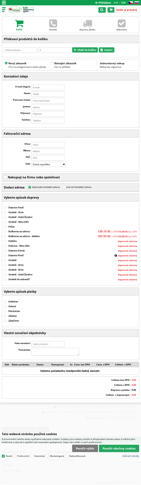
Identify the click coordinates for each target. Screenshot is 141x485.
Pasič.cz (14, 9)
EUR (116, 2)
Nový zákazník (17, 63)
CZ (130, 2)
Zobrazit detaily (130, 456)
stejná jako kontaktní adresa (46, 187)
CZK (123, 2)
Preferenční (23, 456)
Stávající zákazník (65, 63)
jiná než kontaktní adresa (78, 187)
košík (19, 29)
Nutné (9, 456)
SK (136, 2)
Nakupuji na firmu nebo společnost (34, 177)
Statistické (39, 456)
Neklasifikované (77, 456)
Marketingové (57, 456)
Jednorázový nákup (112, 63)
